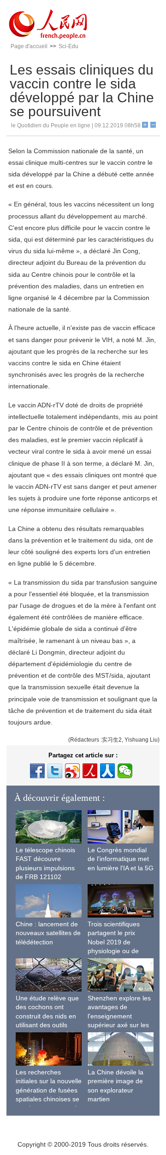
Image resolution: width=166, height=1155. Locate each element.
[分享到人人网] (107, 770)
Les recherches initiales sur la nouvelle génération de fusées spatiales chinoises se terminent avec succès (49, 1090)
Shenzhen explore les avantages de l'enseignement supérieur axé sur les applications (119, 1016)
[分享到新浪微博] (72, 770)
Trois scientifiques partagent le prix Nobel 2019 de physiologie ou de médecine (114, 942)
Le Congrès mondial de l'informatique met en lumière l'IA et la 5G (121, 859)
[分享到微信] (125, 770)
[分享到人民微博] (90, 770)
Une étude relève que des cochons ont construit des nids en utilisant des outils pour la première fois (47, 1016)
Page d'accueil (29, 46)
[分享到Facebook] (37, 770)
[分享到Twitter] (54, 770)
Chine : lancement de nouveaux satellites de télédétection (48, 933)
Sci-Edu (68, 46)
